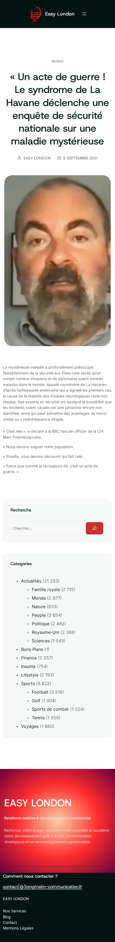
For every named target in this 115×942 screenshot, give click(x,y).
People (39, 615)
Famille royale (46, 589)
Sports (28, 683)
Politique (40, 623)
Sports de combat (50, 709)
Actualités (31, 581)
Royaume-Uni (45, 632)
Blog (7, 916)
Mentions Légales (18, 928)
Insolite (28, 666)
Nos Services (14, 911)
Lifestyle (29, 675)
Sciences (41, 640)
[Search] (94, 528)
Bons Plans (32, 649)
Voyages (30, 726)
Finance (29, 657)
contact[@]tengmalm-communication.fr (42, 886)
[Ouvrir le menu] (84, 14)
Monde (58, 61)
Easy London (60, 13)
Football (40, 692)
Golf (36, 700)
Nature (38, 606)
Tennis (38, 717)
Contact (10, 922)
